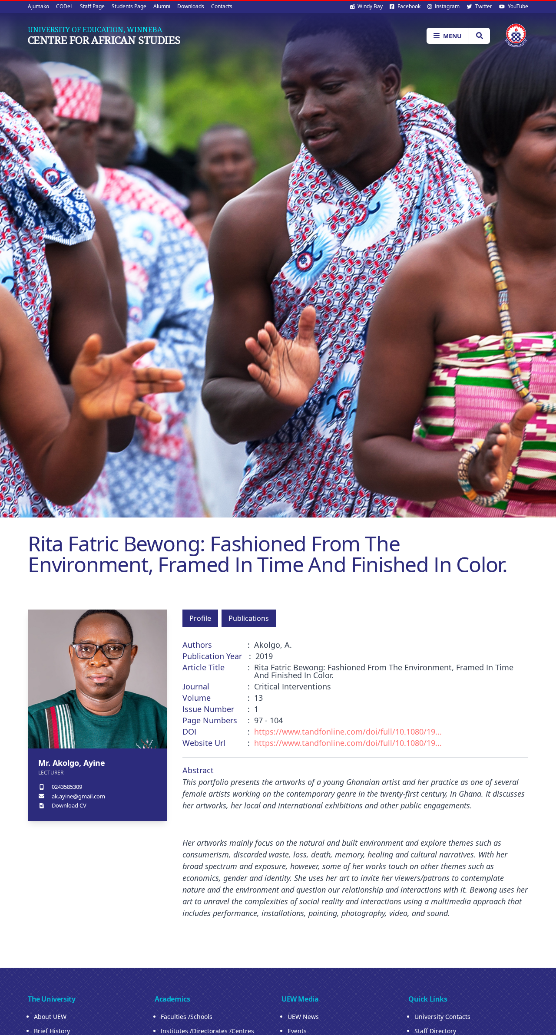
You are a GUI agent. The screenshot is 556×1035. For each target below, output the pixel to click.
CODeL (64, 6)
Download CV (69, 805)
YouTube (517, 6)
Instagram (447, 6)
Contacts (221, 6)
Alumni (161, 6)
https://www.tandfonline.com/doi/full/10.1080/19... (348, 731)
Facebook (408, 6)
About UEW (50, 1016)
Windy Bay (369, 6)
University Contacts (442, 1016)
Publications (248, 618)
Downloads (190, 6)
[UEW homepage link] (516, 35)
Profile (200, 618)
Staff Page (92, 6)
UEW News (303, 1016)
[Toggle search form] (479, 36)
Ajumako (38, 6)
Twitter (483, 6)
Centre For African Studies (104, 40)
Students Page (129, 6)
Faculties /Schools (186, 1016)
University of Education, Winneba (95, 29)
